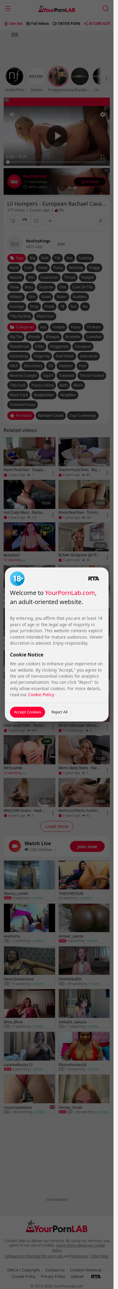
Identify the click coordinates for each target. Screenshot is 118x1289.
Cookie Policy (41, 694)
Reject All (59, 712)
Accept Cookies (27, 712)
